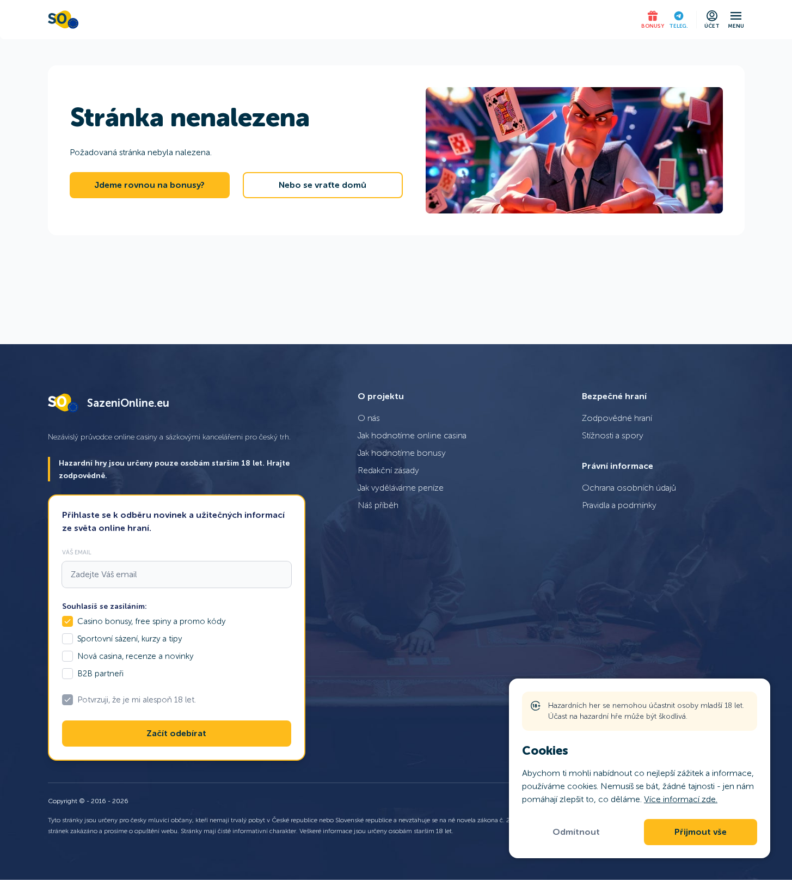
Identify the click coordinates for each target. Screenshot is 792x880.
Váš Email (76, 552)
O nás (369, 418)
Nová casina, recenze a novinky (135, 656)
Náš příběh (378, 505)
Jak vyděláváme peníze (401, 487)
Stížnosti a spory (612, 435)
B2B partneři (100, 673)
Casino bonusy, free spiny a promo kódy (151, 621)
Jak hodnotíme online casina (412, 435)
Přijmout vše (700, 832)
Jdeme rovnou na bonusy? (149, 185)
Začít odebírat (176, 733)
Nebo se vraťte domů (322, 185)
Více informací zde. (680, 799)
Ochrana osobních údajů (629, 487)
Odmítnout (576, 832)
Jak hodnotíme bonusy (402, 452)
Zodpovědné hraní (617, 418)
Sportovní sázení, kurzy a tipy (129, 638)
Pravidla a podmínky (619, 505)
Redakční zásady (388, 470)
